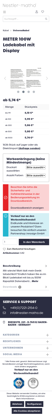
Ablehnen (17, 404)
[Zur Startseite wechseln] (26, 5)
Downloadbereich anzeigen (27, 207)
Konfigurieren (34, 404)
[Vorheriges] (5, 78)
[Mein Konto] (37, 12)
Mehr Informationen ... (26, 399)
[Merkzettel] (43, 12)
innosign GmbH (35, 233)
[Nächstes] (47, 78)
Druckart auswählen (13, 169)
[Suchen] (46, 19)
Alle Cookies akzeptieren (27, 411)
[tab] (25, 273)
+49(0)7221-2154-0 (23, 307)
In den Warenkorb (34, 242)
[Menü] (5, 12)
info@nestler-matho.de (26, 312)
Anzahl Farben (14, 175)
